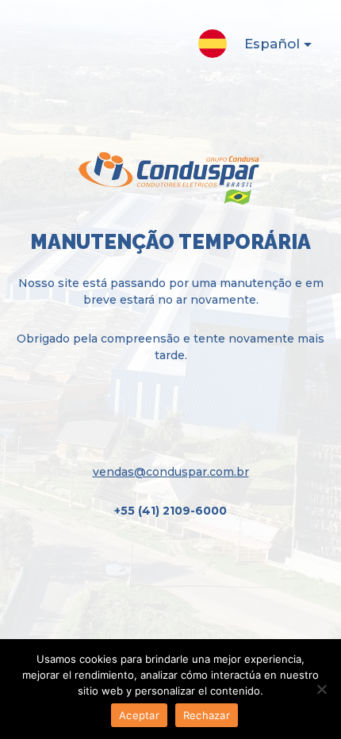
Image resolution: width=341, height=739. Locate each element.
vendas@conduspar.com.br (171, 472)
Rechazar (206, 715)
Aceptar (139, 715)
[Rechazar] (321, 689)
